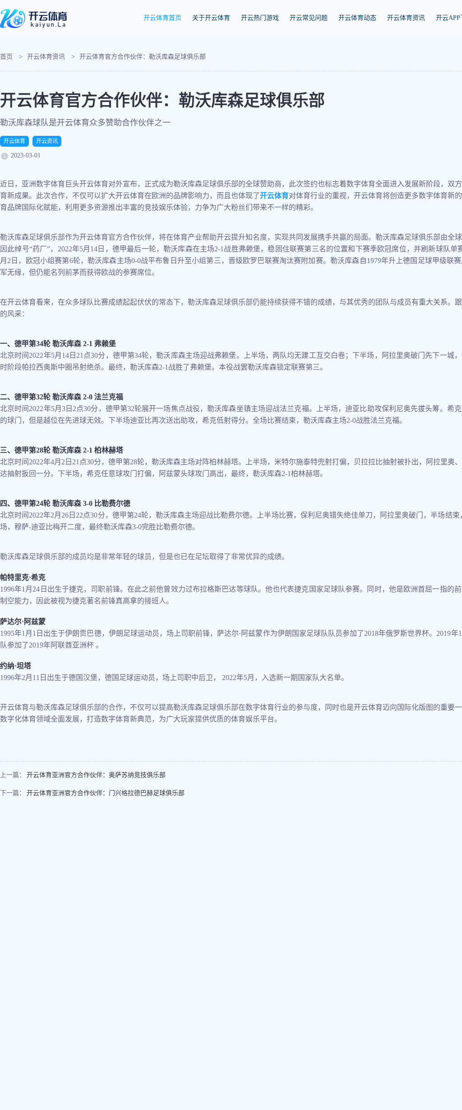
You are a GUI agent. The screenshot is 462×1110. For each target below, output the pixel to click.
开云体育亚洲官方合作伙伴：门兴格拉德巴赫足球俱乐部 (106, 793)
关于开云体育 (211, 17)
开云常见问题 (309, 17)
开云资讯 (47, 141)
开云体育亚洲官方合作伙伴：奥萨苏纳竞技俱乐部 (96, 775)
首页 (6, 56)
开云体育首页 (162, 17)
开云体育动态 (357, 17)
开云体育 (14, 141)
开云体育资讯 (406, 17)
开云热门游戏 (260, 17)
